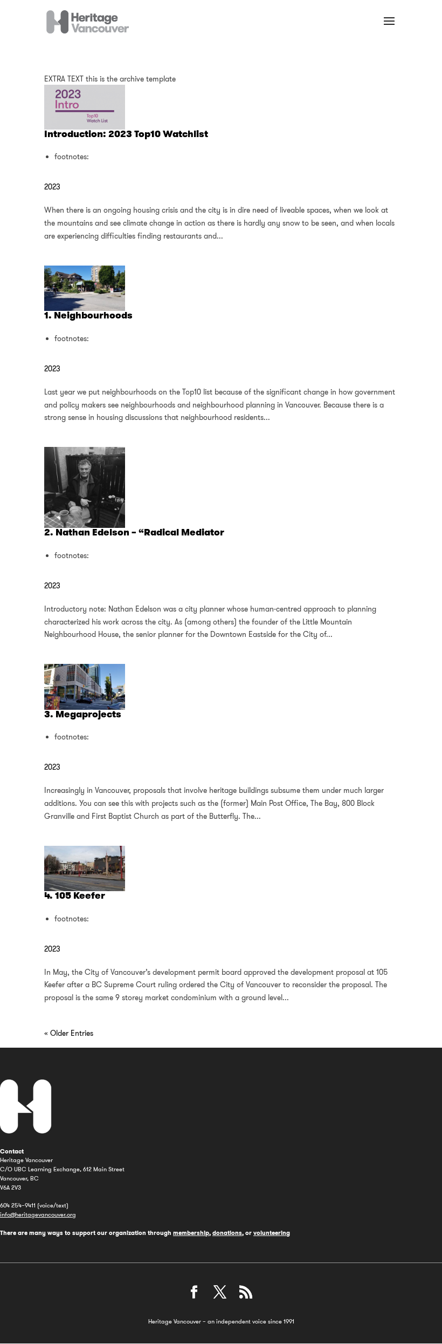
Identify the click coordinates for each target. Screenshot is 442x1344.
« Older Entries (68, 1033)
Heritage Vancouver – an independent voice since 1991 (221, 1321)
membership (191, 1233)
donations (227, 1233)
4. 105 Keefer (74, 895)
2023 (52, 187)
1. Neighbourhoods (88, 315)
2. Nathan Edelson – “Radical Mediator (134, 532)
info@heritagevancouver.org (38, 1214)
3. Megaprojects (82, 714)
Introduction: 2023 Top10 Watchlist (126, 134)
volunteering (271, 1233)
